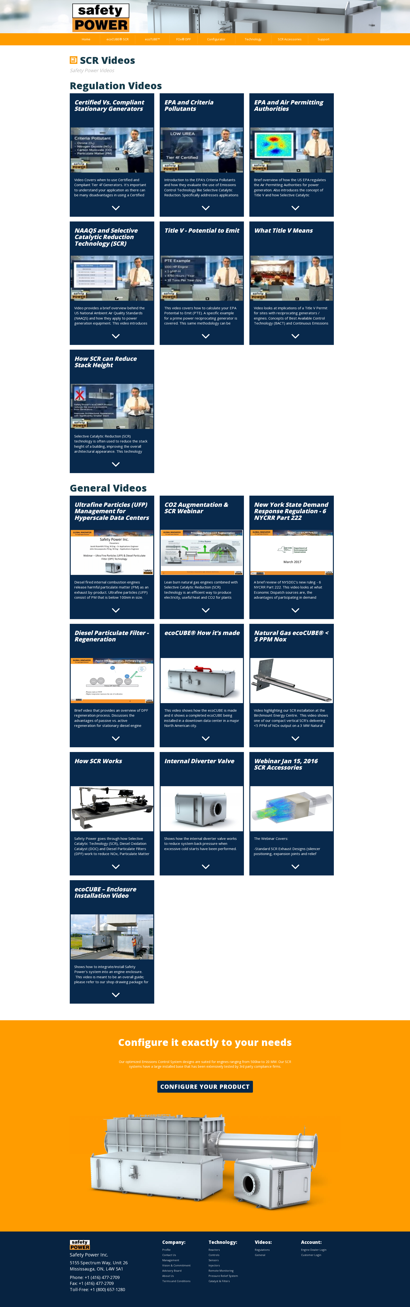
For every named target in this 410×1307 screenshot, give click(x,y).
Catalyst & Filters (219, 1281)
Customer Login (311, 1255)
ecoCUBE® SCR (118, 39)
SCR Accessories (290, 39)
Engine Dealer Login (313, 1249)
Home (86, 39)
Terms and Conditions (176, 1281)
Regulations (262, 1249)
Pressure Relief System (223, 1276)
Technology (253, 39)
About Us (168, 1276)
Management (170, 1260)
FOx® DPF (183, 39)
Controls (214, 1255)
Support (323, 39)
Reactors (214, 1249)
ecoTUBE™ (152, 39)
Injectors (214, 1265)
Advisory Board (172, 1270)
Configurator (216, 39)
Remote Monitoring (221, 1270)
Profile (166, 1249)
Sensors (214, 1260)
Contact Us (169, 1255)
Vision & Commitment (176, 1265)
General (260, 1255)
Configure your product (205, 1086)
